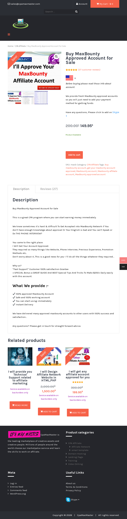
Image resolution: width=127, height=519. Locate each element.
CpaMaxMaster (85, 515)
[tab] (21, 189)
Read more (21, 405)
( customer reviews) (89, 69)
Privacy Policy (73, 490)
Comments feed (18, 490)
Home (10, 46)
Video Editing (75, 464)
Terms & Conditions (77, 486)
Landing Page (75, 457)
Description (21, 189)
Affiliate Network (81, 446)
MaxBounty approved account (90, 174)
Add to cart (74, 154)
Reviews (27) (49, 189)
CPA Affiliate (20, 46)
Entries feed (16, 486)
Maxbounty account (86, 171)
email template (80, 450)
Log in (13, 483)
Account (82, 3)
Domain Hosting (77, 453)
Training (72, 460)
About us (70, 483)
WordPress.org (18, 493)
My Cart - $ (106, 3)
